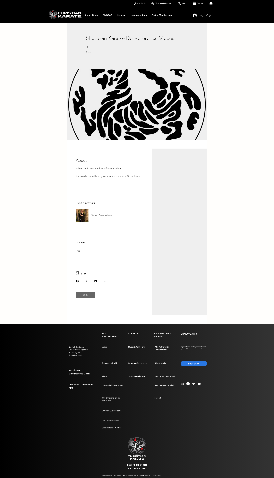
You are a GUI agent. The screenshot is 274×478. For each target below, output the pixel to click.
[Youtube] (199, 383)
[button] (211, 2)
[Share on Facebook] (77, 281)
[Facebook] (188, 383)
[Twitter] (193, 383)
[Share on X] (86, 281)
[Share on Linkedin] (95, 281)
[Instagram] (182, 383)
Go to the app (134, 176)
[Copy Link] (104, 281)
